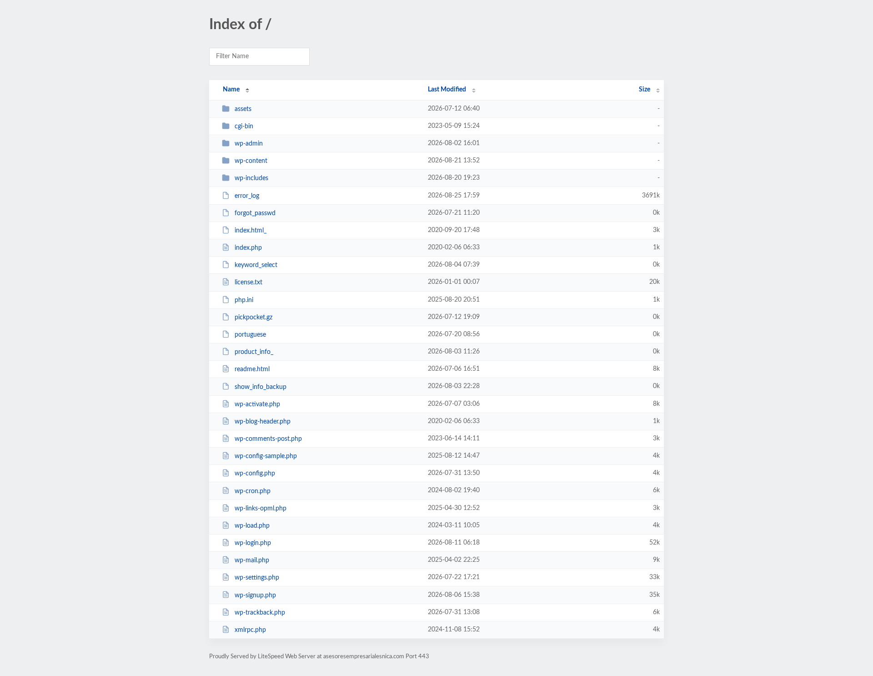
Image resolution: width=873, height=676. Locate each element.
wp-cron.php (253, 491)
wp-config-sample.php (266, 456)
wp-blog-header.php (263, 422)
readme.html (252, 369)
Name (231, 89)
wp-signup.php (255, 595)
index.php (248, 248)
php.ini (244, 300)
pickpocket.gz (253, 317)
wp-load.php (252, 526)
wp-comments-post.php (268, 439)
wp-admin (249, 144)
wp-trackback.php (260, 613)
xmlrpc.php (250, 630)
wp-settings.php (257, 578)
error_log (247, 196)
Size (644, 89)
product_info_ (254, 352)
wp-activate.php (257, 404)
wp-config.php (255, 473)
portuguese (250, 335)
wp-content (251, 161)
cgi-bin (244, 126)
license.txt (248, 282)
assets (243, 109)
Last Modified (447, 89)
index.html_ (250, 230)
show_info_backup (260, 386)
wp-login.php (253, 543)
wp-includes (251, 178)
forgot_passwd (255, 213)
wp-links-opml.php (260, 508)
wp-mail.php (252, 560)
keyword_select (256, 265)
